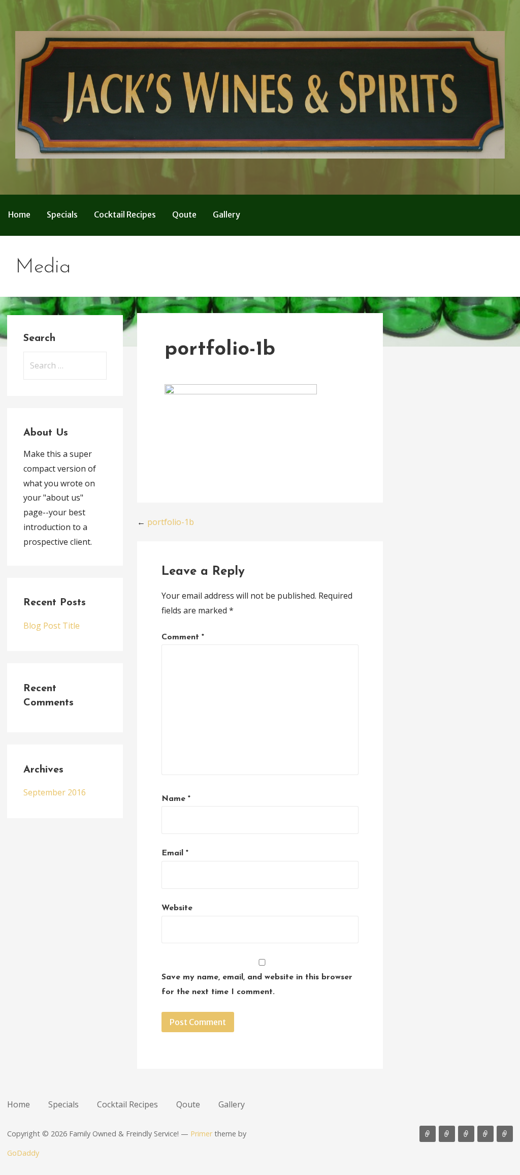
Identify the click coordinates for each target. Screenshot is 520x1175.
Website (176, 908)
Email (174, 853)
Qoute (184, 214)
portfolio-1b (170, 522)
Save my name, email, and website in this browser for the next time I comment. (256, 984)
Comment (182, 637)
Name (175, 799)
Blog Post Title (51, 625)
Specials (62, 214)
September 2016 (54, 792)
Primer (201, 1133)
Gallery (226, 214)
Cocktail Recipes (125, 214)
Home (19, 214)
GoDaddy (23, 1153)
